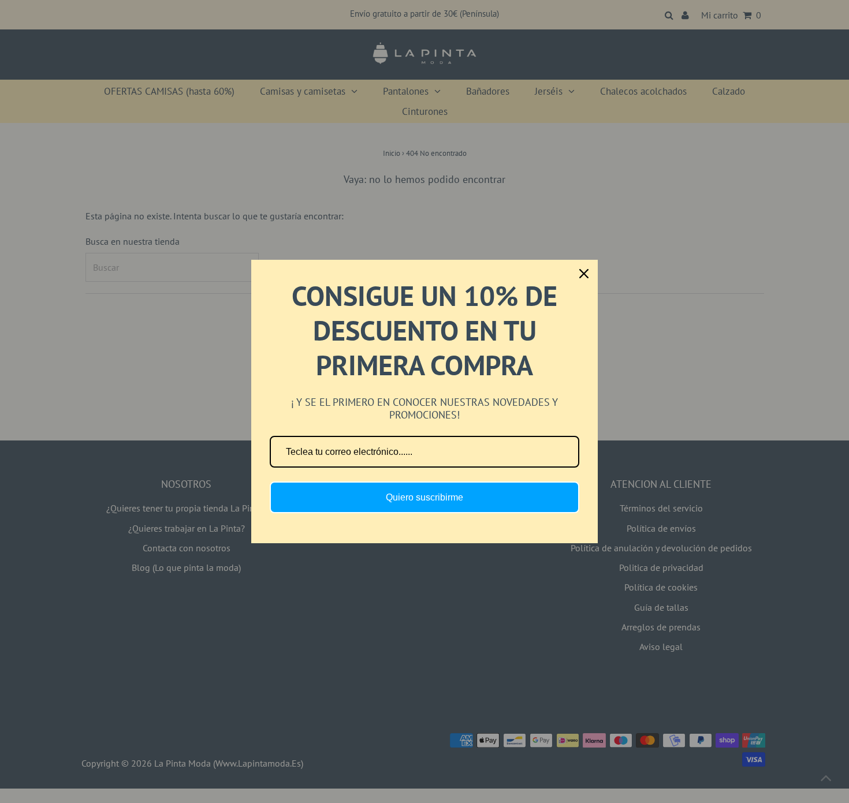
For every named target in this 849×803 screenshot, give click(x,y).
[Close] (584, 273)
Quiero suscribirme (424, 497)
